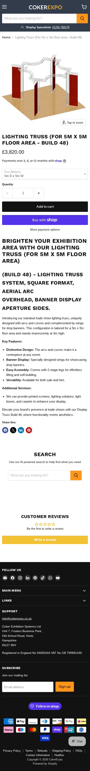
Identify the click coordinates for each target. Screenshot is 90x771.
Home (6, 37)
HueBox (59, 755)
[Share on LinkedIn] (21, 430)
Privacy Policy (12, 750)
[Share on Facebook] (5, 430)
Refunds (42, 750)
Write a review (45, 539)
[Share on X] (13, 430)
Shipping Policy (61, 750)
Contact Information (38, 755)
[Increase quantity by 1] (39, 193)
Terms (29, 750)
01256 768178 (60, 27)
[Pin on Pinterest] (29, 430)
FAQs (79, 750)
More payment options (45, 229)
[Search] (82, 18)
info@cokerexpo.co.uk (17, 618)
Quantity (7, 184)
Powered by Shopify (45, 763)
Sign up (65, 687)
